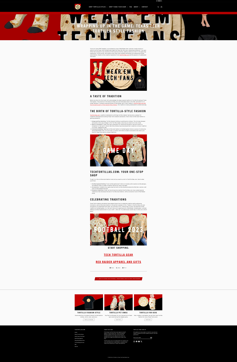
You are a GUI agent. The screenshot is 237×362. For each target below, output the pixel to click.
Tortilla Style (129, 21)
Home (104, 20)
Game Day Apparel (79, 338)
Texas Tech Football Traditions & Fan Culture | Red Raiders (120, 20)
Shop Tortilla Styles (97, 7)
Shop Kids (148, 319)
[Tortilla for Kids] (148, 302)
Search (76, 346)
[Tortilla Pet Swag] (118, 302)
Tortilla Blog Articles (79, 342)
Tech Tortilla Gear (118, 255)
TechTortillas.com (124, 55)
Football (104, 21)
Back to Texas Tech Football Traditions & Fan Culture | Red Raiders (119, 278)
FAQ (130, 7)
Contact (145, 7)
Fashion (100, 21)
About (136, 7)
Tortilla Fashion (123, 21)
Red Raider (109, 21)
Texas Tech (117, 21)
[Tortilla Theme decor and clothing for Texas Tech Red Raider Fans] (118, 230)
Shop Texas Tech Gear (118, 7)
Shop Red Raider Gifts (80, 340)
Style (113, 21)
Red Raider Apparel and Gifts (118, 262)
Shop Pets (118, 319)
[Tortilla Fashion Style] (89, 302)
